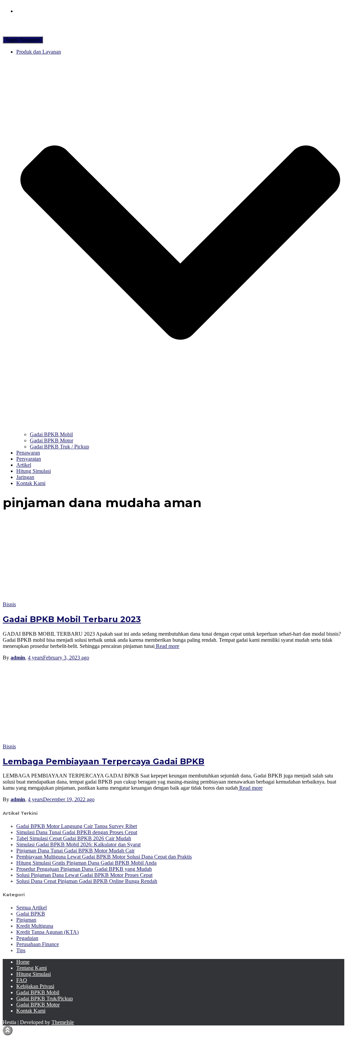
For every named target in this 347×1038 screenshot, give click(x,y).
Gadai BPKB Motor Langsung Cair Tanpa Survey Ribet (76, 826)
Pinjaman (26, 920)
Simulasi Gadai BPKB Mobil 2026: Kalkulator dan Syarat (78, 844)
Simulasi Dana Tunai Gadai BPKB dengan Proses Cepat (76, 832)
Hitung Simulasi (33, 471)
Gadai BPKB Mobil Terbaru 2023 (72, 619)
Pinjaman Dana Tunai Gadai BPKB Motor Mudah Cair (75, 850)
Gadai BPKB (30, 914)
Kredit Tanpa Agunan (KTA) (47, 932)
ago (58, 657)
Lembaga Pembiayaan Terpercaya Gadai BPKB (103, 761)
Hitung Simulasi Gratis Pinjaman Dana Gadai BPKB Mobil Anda (86, 863)
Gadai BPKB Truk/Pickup (44, 998)
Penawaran (28, 453)
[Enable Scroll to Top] (8, 1030)
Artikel (23, 465)
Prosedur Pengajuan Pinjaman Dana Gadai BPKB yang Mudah (84, 869)
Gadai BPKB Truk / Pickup (59, 446)
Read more (167, 646)
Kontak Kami (30, 483)
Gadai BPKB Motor (51, 440)
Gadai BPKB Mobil (51, 434)
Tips (20, 950)
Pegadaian (27, 938)
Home (22, 962)
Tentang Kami (31, 968)
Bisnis (9, 604)
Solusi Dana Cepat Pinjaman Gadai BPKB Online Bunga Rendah (86, 881)
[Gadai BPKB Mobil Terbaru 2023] (64, 598)
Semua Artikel (31, 907)
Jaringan (25, 477)
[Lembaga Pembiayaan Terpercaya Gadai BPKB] (64, 740)
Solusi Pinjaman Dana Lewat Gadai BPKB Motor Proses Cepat (84, 875)
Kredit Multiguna (34, 926)
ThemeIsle (63, 1022)
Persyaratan (28, 459)
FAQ (21, 980)
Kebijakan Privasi (35, 986)
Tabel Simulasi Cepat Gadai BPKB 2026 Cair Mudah (73, 838)
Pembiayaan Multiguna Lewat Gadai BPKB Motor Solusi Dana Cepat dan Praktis (104, 857)
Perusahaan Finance (37, 944)
